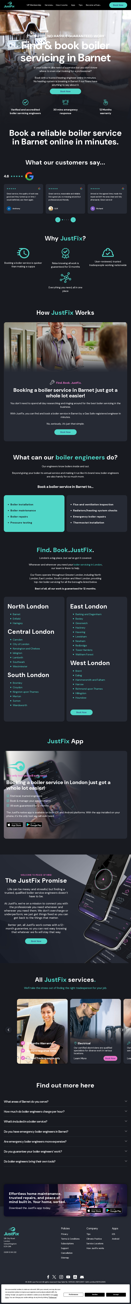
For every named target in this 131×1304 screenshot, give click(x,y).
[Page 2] (64, 219)
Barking (79, 614)
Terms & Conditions (70, 1238)
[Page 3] (66, 219)
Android (115, 1238)
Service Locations (94, 1243)
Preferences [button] (52, 1297)
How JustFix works (95, 1248)
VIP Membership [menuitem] (34, 5)
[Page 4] (68, 219)
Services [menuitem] (48, 5)
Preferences (73, 1294)
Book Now (118, 5)
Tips (88, 1234)
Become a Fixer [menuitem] (93, 5)
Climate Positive (94, 1238)
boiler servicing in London (88, 564)
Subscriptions (67, 1243)
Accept (116, 1294)
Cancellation (67, 1253)
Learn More (80, 1058)
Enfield (16, 618)
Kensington (19, 648)
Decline (94, 1294)
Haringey (18, 623)
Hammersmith (83, 679)
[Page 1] (62, 219)
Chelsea (35, 648)
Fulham (101, 679)
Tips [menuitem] (80, 5)
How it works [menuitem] (62, 5)
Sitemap (65, 1257)
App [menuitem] (73, 5)
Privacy (64, 1234)
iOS (113, 1234)
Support (65, 1248)
